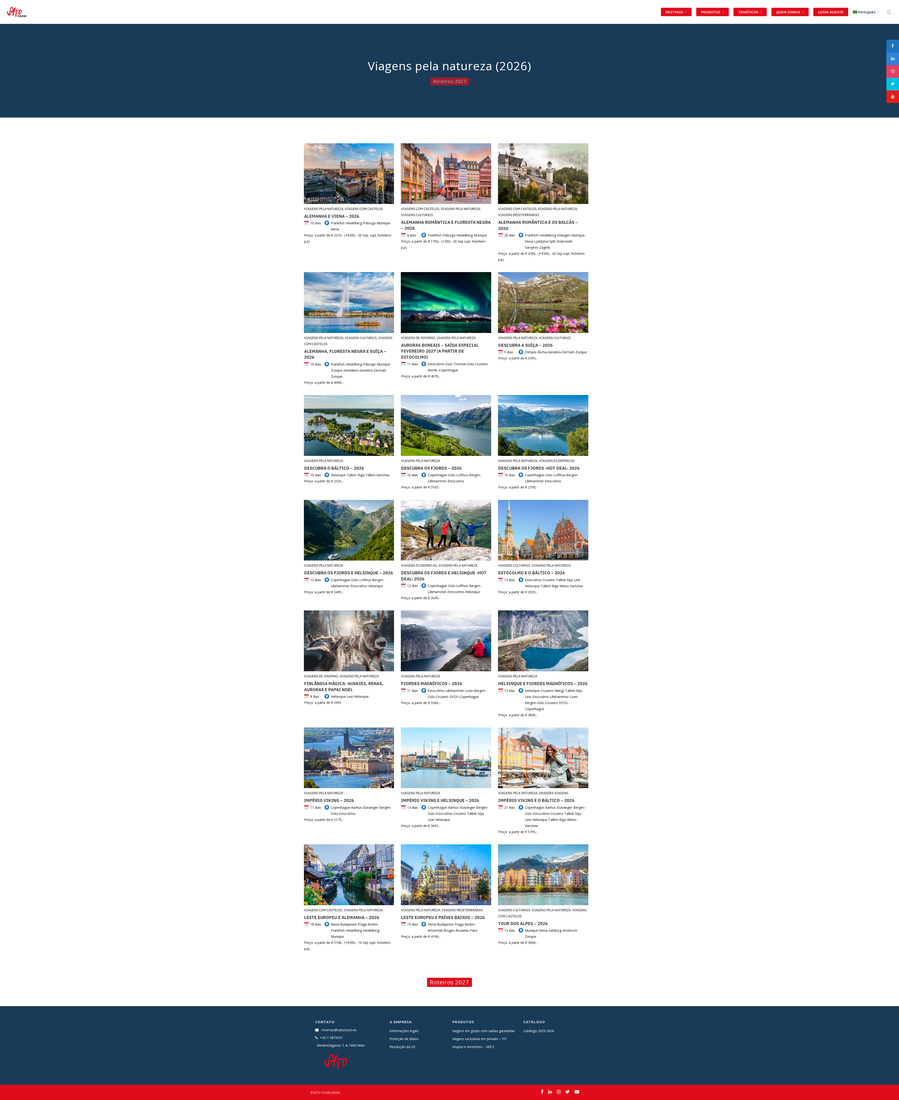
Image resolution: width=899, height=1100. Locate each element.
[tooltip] (892, 46)
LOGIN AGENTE (831, 12)
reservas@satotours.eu (339, 1030)
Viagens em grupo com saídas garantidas (483, 1031)
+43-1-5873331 (331, 1037)
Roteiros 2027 (449, 81)
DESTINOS (674, 12)
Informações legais (404, 1031)
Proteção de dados (404, 1039)
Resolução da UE (402, 1047)
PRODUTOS (710, 12)
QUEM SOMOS (788, 12)
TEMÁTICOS (748, 12)
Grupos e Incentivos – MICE (473, 1047)
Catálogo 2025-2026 (538, 1031)
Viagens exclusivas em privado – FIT (479, 1039)
